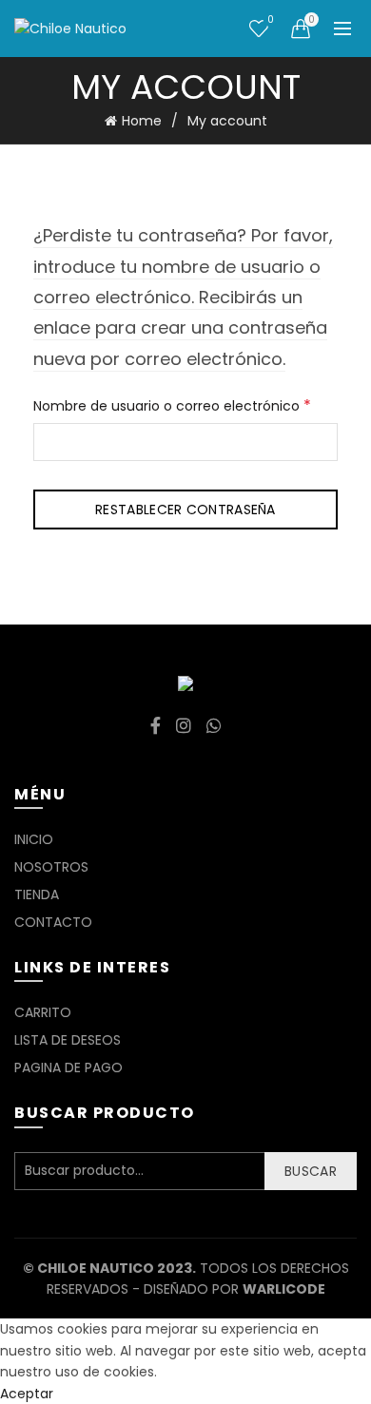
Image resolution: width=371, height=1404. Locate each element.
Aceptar (26, 1393)
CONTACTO (53, 922)
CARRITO (42, 1012)
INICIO (33, 839)
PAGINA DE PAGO (68, 1067)
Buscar (310, 1171)
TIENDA (36, 894)
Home (142, 120)
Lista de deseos (270, 20)
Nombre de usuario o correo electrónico (185, 405)
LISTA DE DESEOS (67, 1039)
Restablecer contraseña (185, 509)
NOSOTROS (51, 866)
